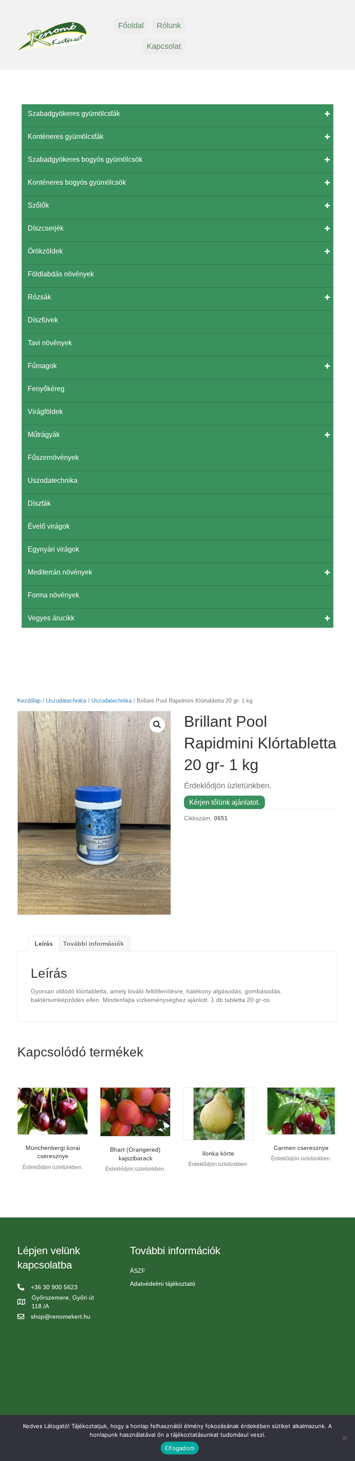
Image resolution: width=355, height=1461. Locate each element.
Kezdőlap (29, 700)
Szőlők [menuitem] (38, 205)
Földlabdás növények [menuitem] (61, 274)
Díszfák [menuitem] (39, 503)
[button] (157, 724)
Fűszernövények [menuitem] (53, 457)
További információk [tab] (93, 943)
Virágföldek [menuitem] (45, 411)
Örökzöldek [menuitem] (45, 251)
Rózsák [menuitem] (39, 297)
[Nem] (344, 1438)
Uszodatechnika (66, 700)
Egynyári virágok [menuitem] (53, 549)
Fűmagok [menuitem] (42, 365)
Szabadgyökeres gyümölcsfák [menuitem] (74, 113)
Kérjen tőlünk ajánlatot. (224, 802)
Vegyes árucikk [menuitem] (51, 618)
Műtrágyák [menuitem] (44, 434)
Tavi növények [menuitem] (50, 343)
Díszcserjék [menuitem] (46, 228)
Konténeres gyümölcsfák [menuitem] (65, 136)
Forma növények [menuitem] (53, 595)
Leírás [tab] (44, 943)
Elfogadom (179, 1448)
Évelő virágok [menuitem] (49, 526)
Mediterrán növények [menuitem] (60, 572)
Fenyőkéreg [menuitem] (46, 388)
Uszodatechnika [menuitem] (52, 480)
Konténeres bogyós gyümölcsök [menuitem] (77, 182)
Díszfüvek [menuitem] (43, 320)
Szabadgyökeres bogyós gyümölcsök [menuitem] (85, 159)
